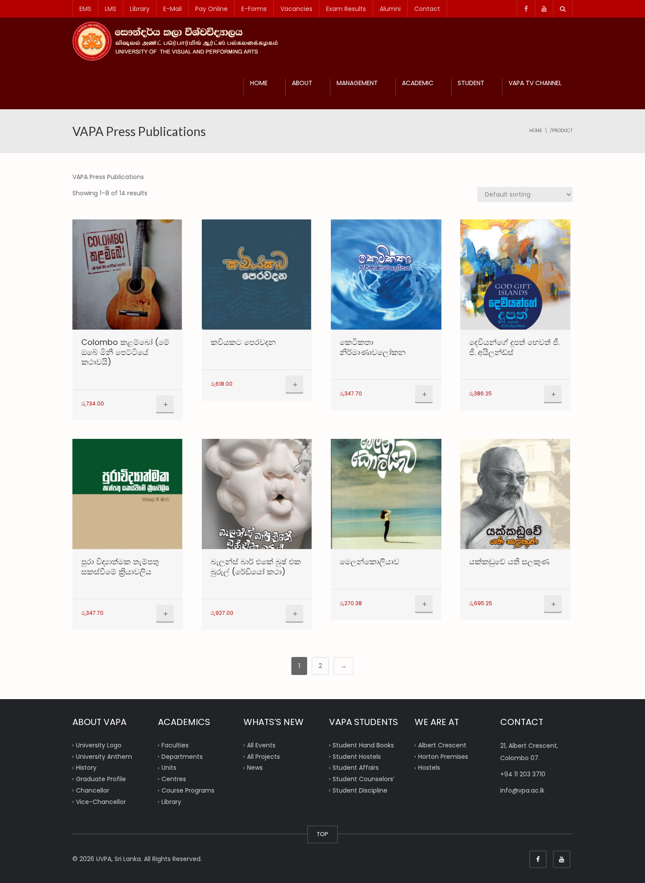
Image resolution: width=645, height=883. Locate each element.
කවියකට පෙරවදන (243, 342)
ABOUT (302, 83)
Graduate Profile (101, 779)
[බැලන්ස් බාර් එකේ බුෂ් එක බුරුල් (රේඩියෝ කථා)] (257, 494)
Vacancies (296, 8)
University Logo (99, 745)
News (255, 767)
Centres (173, 779)
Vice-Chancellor (101, 801)
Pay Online (211, 8)
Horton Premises (443, 756)
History (86, 767)
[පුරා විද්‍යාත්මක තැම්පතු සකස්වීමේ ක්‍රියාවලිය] (127, 494)
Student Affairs (356, 767)
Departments (182, 756)
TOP (322, 834)
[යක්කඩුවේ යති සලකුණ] (515, 494)
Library (140, 8)
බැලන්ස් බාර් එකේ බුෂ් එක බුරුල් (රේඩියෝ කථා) (256, 566)
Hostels (429, 767)
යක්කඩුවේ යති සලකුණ (509, 561)
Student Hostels (357, 756)
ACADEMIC (418, 83)
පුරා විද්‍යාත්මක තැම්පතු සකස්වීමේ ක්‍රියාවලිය (120, 566)
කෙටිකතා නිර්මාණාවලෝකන (373, 347)
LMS (110, 8)
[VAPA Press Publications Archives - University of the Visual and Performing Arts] (178, 40)
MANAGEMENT (357, 83)
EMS (85, 8)
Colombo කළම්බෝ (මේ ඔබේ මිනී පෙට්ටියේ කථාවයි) (125, 352)
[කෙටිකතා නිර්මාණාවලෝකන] (386, 274)
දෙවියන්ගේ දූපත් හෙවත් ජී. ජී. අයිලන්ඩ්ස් (514, 347)
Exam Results (346, 8)
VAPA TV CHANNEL (535, 83)
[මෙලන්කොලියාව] (386, 494)
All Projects (263, 756)
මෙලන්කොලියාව (369, 561)
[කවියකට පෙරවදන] (257, 274)
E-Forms (254, 8)
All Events (261, 745)
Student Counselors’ (363, 779)
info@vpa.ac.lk (522, 790)
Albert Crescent (442, 745)
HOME (259, 83)
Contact (427, 8)
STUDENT (471, 83)
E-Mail (172, 8)
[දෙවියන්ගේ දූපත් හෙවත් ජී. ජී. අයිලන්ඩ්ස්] (515, 274)
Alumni (390, 8)
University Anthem (104, 756)
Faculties (175, 745)
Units (168, 767)
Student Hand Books (363, 745)
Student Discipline (360, 790)
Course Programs (188, 790)
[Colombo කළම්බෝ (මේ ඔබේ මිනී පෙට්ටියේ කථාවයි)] (127, 274)
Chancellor (92, 790)
